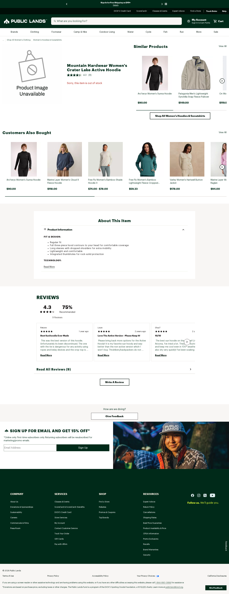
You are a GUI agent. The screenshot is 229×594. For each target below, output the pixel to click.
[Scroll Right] (187, 342)
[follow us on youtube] (212, 495)
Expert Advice (178, 11)
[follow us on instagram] (200, 495)
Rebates (102, 507)
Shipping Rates (149, 518)
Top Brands (104, 518)
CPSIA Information (151, 534)
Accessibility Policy (100, 576)
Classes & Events (159, 11)
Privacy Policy (53, 576)
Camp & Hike (81, 32)
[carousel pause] (166, 4)
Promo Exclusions (150, 539)
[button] (222, 80)
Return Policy (148, 507)
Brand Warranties (150, 550)
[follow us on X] (206, 495)
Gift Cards (59, 539)
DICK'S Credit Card (122, 11)
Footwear (57, 32)
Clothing (35, 32)
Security (146, 555)
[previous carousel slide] (67, 4)
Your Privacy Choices (146, 576)
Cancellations (149, 512)
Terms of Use (8, 576)
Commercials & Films (19, 523)
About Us (14, 502)
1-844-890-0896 (163, 583)
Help (224, 11)
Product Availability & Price (154, 528)
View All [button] (223, 46)
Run (182, 32)
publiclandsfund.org (174, 587)
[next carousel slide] (162, 4)
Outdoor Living (107, 32)
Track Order (211, 11)
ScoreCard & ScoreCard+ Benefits (69, 507)
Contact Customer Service (66, 528)
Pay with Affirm (61, 544)
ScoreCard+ (141, 11)
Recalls (146, 544)
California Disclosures (217, 576)
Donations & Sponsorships (21, 507)
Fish (166, 32)
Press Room (15, 528)
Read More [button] (49, 267)
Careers (13, 518)
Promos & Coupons (107, 512)
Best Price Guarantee (152, 523)
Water (130, 32)
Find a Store (195, 11)
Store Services (61, 518)
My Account (60, 523)
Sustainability (16, 512)
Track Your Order (62, 534)
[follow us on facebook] (194, 495)
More (199, 32)
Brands (14, 32)
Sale (216, 32)
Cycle (149, 32)
